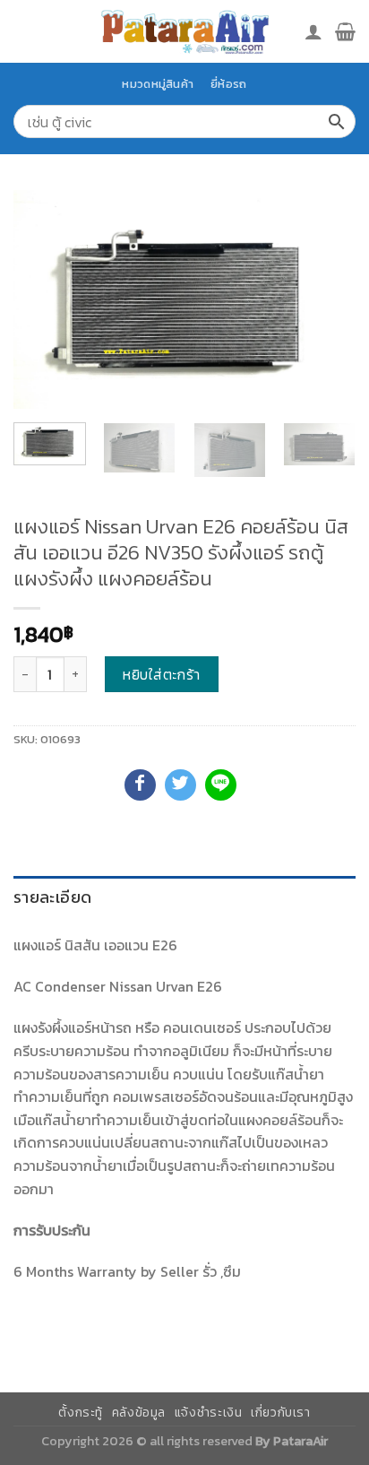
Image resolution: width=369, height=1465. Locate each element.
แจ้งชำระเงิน (209, 1412)
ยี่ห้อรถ (228, 83)
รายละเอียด (52, 897)
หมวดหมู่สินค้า (157, 83)
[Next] (326, 300)
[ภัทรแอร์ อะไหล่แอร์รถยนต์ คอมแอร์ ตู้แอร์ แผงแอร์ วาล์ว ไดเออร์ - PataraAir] (184, 31)
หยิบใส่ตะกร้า (162, 674)
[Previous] (43, 300)
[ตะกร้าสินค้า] (345, 31)
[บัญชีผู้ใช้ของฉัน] (313, 31)
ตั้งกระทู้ (80, 1412)
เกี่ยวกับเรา (281, 1412)
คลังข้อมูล (139, 1412)
